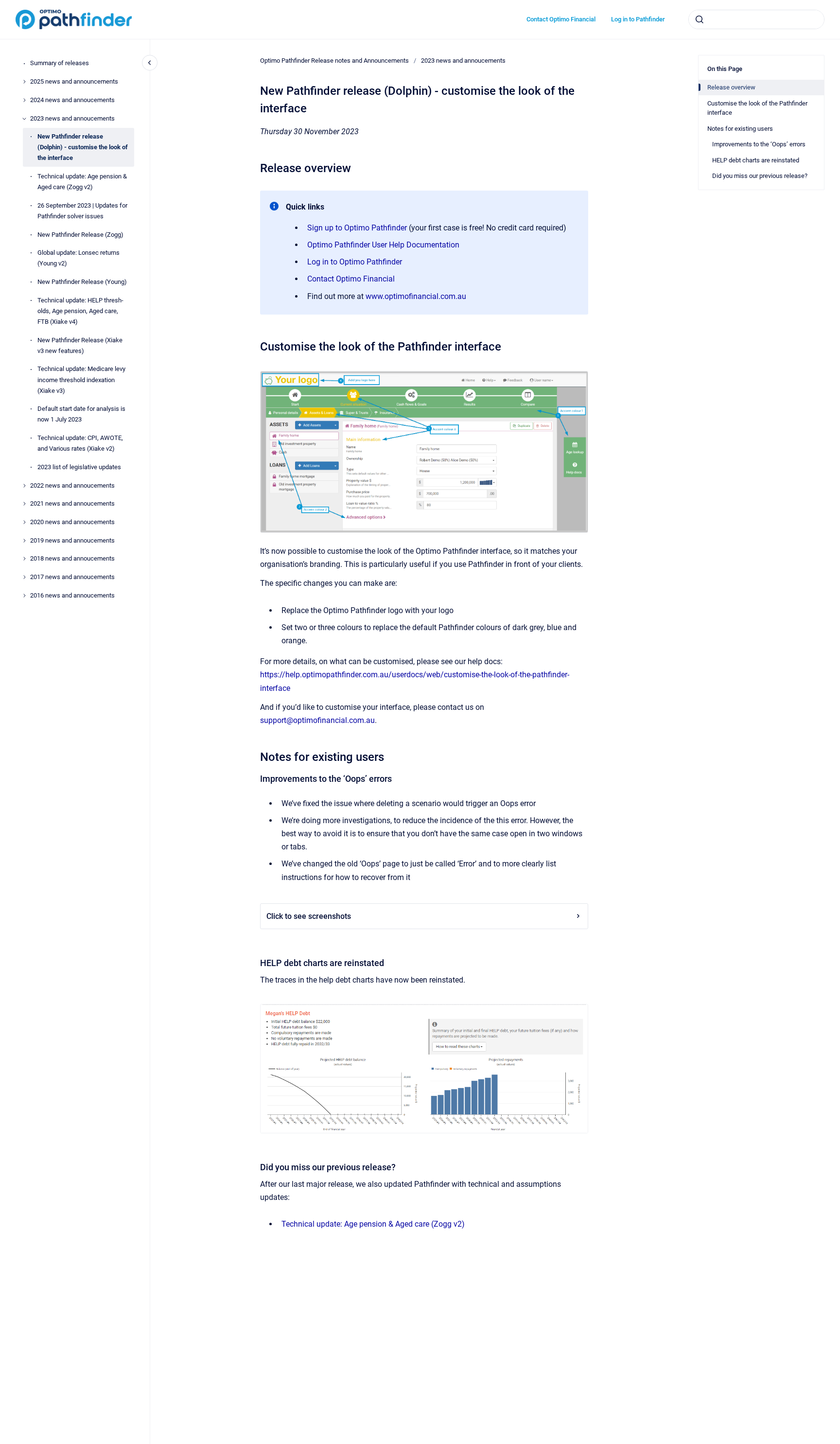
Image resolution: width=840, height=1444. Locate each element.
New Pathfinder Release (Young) (82, 281)
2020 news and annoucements (72, 522)
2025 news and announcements (74, 81)
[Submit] (699, 19)
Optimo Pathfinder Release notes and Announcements (334, 60)
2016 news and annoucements (72, 595)
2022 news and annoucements (72, 485)
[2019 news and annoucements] (24, 541)
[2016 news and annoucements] (24, 595)
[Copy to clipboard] (255, 167)
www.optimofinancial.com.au (416, 296)
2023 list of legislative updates (79, 467)
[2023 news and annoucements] (24, 119)
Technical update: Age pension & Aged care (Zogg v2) (82, 182)
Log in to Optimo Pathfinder (354, 261)
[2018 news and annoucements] (24, 559)
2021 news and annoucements (72, 504)
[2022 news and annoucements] (24, 486)
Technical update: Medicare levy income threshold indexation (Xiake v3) (81, 380)
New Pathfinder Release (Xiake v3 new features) (79, 345)
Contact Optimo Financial (560, 19)
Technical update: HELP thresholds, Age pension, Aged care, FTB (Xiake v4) (80, 311)
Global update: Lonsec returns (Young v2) (78, 258)
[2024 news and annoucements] (24, 100)
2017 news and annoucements (72, 577)
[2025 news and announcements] (24, 82)
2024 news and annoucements (72, 100)
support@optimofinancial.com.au (317, 720)
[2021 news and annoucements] (24, 504)
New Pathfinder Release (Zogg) (80, 234)
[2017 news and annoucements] (24, 577)
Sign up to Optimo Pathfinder (357, 227)
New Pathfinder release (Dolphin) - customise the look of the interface (82, 147)
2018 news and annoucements (72, 559)
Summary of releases (59, 63)
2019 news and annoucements (72, 540)
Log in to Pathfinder (638, 19)
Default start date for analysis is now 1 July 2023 (81, 414)
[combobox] (756, 19)
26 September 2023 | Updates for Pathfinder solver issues (82, 211)
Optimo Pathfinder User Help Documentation (383, 244)
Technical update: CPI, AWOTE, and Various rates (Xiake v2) (80, 443)
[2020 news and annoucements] (24, 522)
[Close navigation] (150, 62)
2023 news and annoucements (72, 118)
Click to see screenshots (308, 916)
